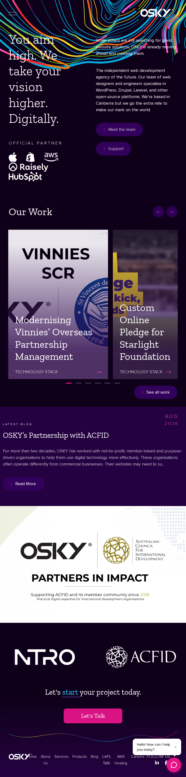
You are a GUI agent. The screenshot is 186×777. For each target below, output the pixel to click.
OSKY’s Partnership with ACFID (56, 435)
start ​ (71, 692)
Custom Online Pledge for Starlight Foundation (145, 332)
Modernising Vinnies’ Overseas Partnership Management (53, 338)
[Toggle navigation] (13, 12)
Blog (94, 756)
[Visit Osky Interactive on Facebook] (166, 763)
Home (32, 756)
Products (79, 756)
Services (61, 756)
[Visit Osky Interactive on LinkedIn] (157, 763)
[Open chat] (174, 765)
